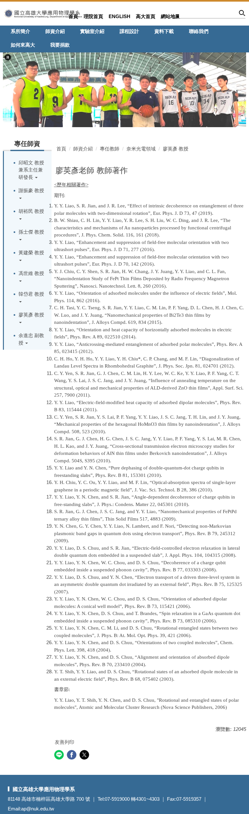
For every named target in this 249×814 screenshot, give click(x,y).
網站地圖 (170, 16)
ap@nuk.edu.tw (37, 808)
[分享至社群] (59, 755)
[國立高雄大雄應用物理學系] (43, 13)
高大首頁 (145, 16)
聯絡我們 (198, 31)
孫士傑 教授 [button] (31, 232)
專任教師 (109, 148)
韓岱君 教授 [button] (31, 294)
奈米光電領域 (141, 148)
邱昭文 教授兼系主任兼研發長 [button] (31, 170)
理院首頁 (93, 16)
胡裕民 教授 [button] (31, 211)
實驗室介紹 (92, 31)
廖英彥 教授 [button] (31, 314)
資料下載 (164, 31)
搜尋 (242, 14)
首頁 (73, 16)
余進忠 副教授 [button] (31, 339)
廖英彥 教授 (175, 148)
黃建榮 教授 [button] (31, 252)
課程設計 (129, 31)
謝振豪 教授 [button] (31, 190)
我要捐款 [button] (60, 45)
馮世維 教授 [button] (31, 273)
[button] (8, 57)
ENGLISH (119, 16)
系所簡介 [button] (20, 31)
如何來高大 (23, 45)
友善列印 (64, 742)
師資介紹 (55, 31)
